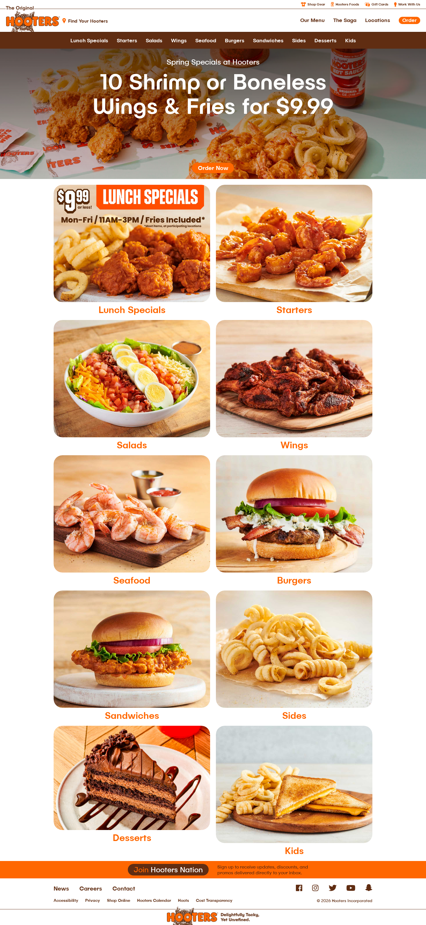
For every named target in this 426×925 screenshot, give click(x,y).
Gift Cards (380, 4)
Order (409, 20)
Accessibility (66, 900)
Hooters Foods (347, 4)
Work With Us (409, 4)
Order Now (213, 167)
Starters (127, 40)
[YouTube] (350, 889)
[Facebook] (299, 889)
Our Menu (312, 20)
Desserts (325, 40)
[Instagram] (315, 889)
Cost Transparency (214, 900)
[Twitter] (332, 889)
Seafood (205, 40)
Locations (377, 20)
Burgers (234, 40)
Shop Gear (316, 4)
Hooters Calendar (154, 900)
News (61, 888)
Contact (123, 888)
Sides (299, 40)
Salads (154, 40)
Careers (90, 888)
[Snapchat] (368, 889)
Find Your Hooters (88, 21)
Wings (179, 40)
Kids (350, 40)
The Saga (344, 20)
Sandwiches (268, 40)
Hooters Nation (168, 869)
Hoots (183, 900)
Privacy (92, 900)
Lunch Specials (89, 40)
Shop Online (118, 900)
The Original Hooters (33, 17)
